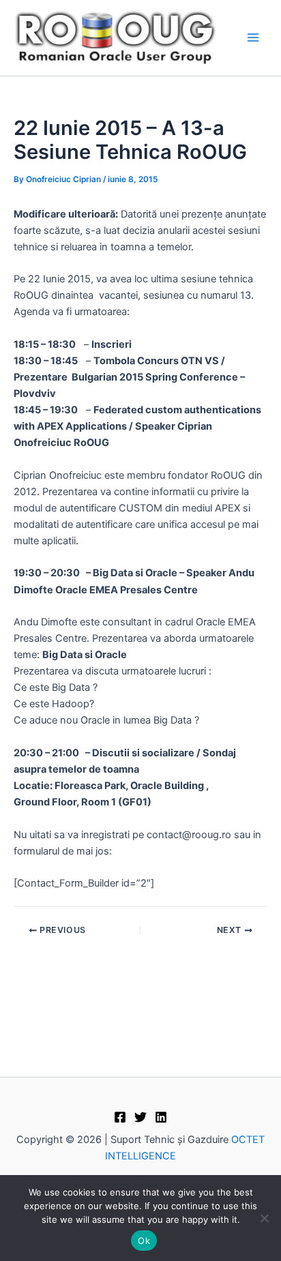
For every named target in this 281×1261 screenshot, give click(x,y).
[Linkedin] (161, 1117)
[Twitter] (140, 1117)
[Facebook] (120, 1117)
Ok (144, 1240)
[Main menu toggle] (253, 38)
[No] (264, 1218)
